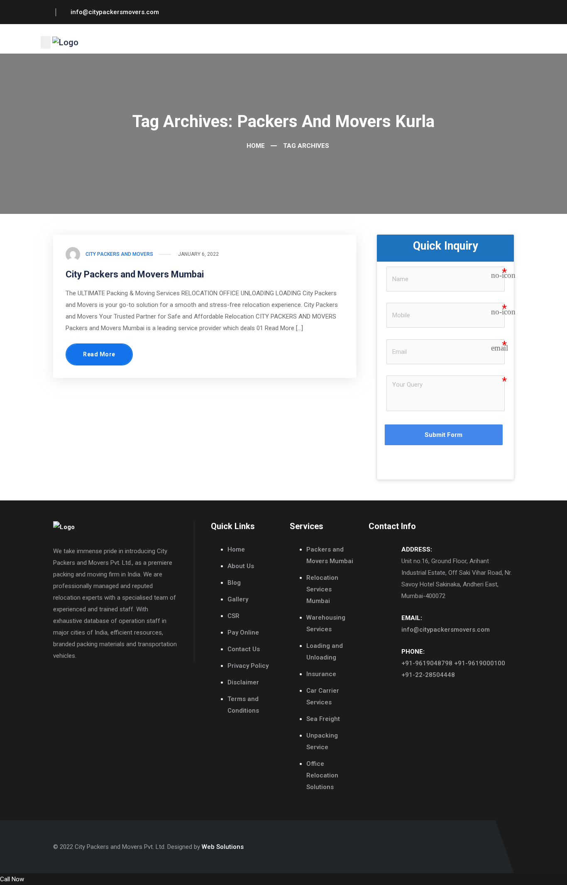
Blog (234, 582)
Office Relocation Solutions (322, 775)
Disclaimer (243, 682)
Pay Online (243, 632)
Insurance (321, 674)
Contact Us (243, 649)
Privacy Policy (248, 665)
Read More (99, 354)
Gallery (237, 599)
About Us (240, 566)
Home (255, 146)
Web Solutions (223, 847)
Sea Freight (323, 719)
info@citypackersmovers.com (445, 629)
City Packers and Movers (119, 254)
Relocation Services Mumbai (322, 589)
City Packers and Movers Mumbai (135, 274)
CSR (233, 616)
